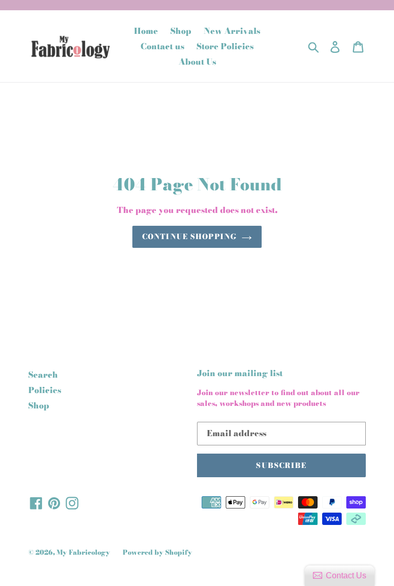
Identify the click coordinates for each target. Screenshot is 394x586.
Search (43, 374)
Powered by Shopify (157, 552)
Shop (38, 405)
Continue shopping (189, 236)
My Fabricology (83, 552)
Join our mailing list (240, 373)
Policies (44, 390)
